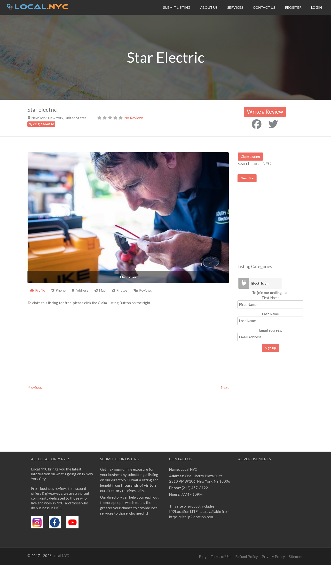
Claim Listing (250, 156)
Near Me (247, 178)
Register (293, 7)
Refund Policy (246, 556)
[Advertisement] (278, 227)
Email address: (270, 330)
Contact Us (264, 7)
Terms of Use (221, 556)
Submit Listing (176, 7)
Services (235, 7)
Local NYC (60, 555)
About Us (209, 7)
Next (225, 387)
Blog (203, 556)
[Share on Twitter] (273, 124)
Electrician (259, 283)
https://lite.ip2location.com (191, 517)
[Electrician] (243, 283)
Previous (34, 387)
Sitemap (295, 556)
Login (316, 7)
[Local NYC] (37, 8)
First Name (270, 297)
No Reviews (133, 118)
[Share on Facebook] (256, 124)
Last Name (270, 314)
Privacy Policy (273, 556)
